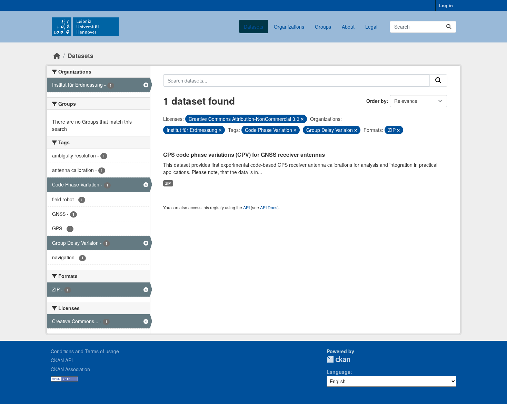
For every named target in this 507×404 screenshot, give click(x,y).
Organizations (289, 26)
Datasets (253, 26)
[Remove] (302, 119)
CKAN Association (70, 369)
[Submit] (449, 27)
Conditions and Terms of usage (85, 351)
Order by (376, 100)
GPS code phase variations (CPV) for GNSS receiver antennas (244, 154)
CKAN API (62, 360)
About (348, 26)
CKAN (338, 359)
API (246, 207)
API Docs (268, 207)
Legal (371, 26)
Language (338, 371)
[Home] (56, 55)
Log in (446, 5)
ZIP (168, 183)
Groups (323, 26)
